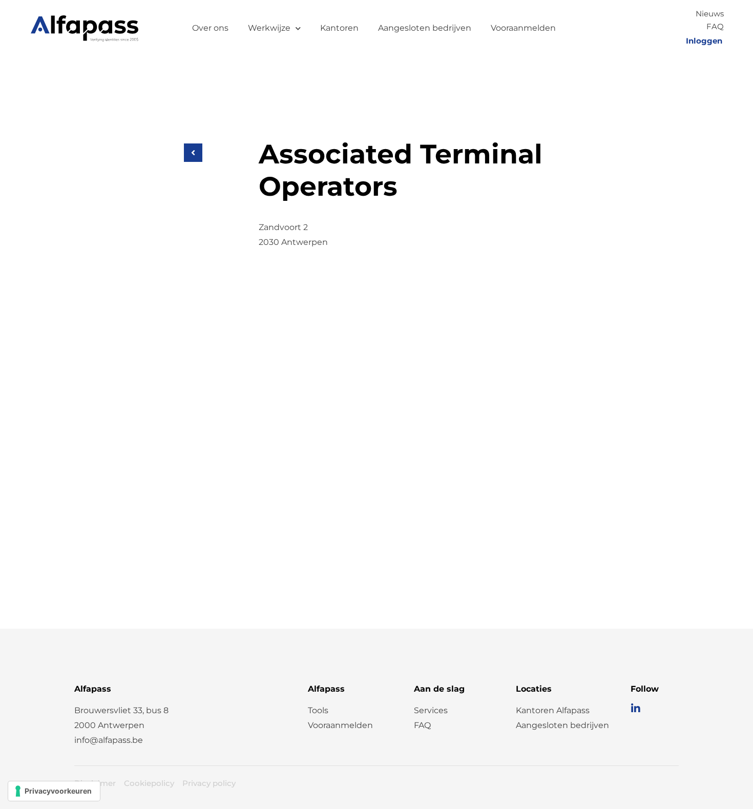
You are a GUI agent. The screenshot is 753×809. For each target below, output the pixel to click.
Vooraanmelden (523, 28)
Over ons (210, 28)
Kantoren (339, 28)
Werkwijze (269, 28)
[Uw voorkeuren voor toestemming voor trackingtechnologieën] (54, 791)
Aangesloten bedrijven (424, 28)
